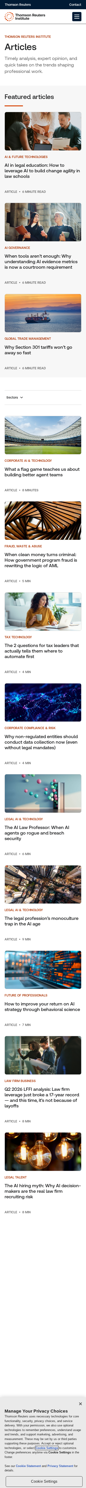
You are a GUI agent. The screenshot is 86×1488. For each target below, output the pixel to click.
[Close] (80, 1404)
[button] (76, 16)
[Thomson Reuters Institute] (25, 16)
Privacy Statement (60, 1466)
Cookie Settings (47, 1448)
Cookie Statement (29, 1466)
